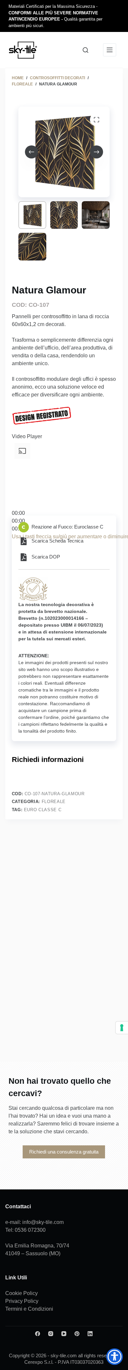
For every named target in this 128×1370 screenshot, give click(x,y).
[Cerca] (85, 50)
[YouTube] (63, 1333)
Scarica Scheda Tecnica (57, 541)
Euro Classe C (42, 809)
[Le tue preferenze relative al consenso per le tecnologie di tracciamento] (122, 1027)
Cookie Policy (21, 1293)
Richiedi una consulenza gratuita (63, 1151)
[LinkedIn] (90, 1333)
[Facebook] (37, 1333)
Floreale (54, 801)
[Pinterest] (77, 1333)
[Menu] (109, 49)
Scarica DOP (46, 556)
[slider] (18, 521)
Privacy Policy (21, 1301)
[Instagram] (50, 1333)
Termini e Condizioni (29, 1309)
